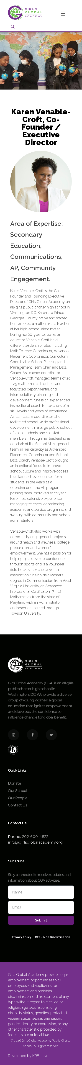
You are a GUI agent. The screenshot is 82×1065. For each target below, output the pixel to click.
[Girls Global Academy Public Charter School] (25, 12)
